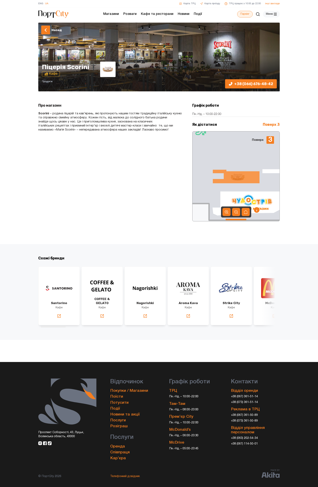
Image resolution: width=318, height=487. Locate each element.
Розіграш (119, 426)
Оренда (117, 446)
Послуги (118, 420)
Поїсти (116, 396)
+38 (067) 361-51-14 (244, 396)
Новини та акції (125, 414)
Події (198, 14)
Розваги (130, 14)
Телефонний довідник (125, 476)
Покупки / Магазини (129, 391)
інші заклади (272, 4)
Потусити (119, 402)
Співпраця (120, 452)
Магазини (111, 14)
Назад (57, 30)
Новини (183, 14)
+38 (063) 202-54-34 (244, 438)
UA (46, 4)
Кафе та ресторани (157, 14)
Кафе (59, 307)
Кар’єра (118, 458)
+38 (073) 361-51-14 (244, 402)
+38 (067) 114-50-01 (244, 444)
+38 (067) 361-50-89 (244, 415)
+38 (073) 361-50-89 (244, 421)
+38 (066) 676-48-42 (253, 84)
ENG (40, 4)
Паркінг (245, 14)
